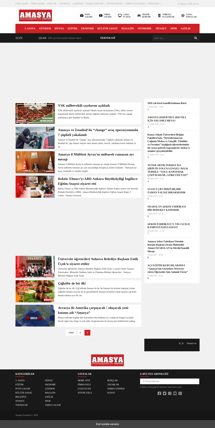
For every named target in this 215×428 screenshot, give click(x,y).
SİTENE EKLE (154, 4)
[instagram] (169, 393)
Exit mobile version (107, 424)
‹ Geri (71, 332)
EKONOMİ (87, 28)
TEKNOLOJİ (107, 38)
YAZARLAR (64, 4)
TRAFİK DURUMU (114, 4)
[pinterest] (180, 393)
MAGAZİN (127, 28)
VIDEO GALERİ (37, 4)
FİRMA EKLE (84, 384)
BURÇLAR (51, 4)
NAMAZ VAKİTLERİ (94, 4)
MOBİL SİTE (84, 380)
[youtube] (175, 393)
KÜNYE (111, 393)
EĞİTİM (72, 28)
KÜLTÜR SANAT (107, 28)
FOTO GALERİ (21, 4)
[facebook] (159, 393)
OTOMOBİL (145, 28)
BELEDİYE (20, 397)
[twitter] (164, 393)
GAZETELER (77, 4)
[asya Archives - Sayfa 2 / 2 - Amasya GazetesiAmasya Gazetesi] (35, 15)
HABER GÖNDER (115, 389)
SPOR (173, 28)
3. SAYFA (30, 28)
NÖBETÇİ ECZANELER (135, 4)
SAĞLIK (186, 28)
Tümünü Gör (191, 343)
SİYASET (161, 28)
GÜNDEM (45, 28)
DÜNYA (59, 28)
